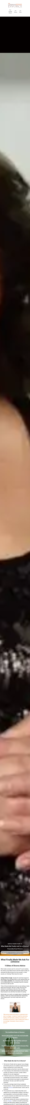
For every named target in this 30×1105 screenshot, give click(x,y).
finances (10, 1087)
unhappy (9, 1101)
